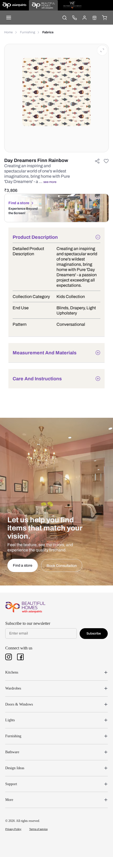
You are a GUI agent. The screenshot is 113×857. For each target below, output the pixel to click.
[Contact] (74, 18)
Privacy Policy (13, 829)
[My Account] (84, 18)
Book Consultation (62, 566)
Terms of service (38, 829)
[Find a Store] (94, 18)
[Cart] (104, 18)
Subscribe (93, 633)
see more (49, 182)
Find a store (18, 203)
